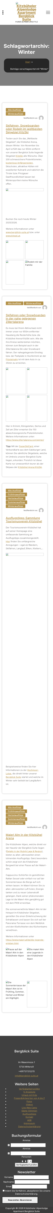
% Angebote (29, 1092)
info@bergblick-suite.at (26, 1075)
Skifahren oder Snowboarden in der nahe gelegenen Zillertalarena (26, 318)
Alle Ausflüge (14, 109)
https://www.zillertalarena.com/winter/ (25, 440)
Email (8, 1186)
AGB (29, 1120)
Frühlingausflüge (16, 494)
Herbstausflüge (15, 498)
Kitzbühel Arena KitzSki (30, 467)
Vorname (8, 1177)
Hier (8, 541)
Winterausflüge (15, 113)
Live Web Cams (29, 1107)
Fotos (29, 1101)
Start (27, 62)
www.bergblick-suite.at (17, 232)
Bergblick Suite (13, 777)
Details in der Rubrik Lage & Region (24, 851)
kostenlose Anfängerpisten (19, 163)
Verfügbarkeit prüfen (29, 1089)
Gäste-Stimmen (29, 1110)
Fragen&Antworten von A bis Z (29, 1098)
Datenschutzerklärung (29, 1126)
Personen (26, 1156)
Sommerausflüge (16, 502)
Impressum (29, 1123)
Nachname (8, 1182)
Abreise (26, 1148)
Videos (29, 1104)
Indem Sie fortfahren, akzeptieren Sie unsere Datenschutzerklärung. (27, 1192)
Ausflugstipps (29, 1114)
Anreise (26, 1140)
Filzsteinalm (12, 359)
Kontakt (29, 1117)
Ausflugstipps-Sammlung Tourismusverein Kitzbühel (24, 519)
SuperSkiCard (26, 446)
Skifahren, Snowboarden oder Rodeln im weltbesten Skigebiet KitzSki (24, 129)
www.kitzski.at (13, 235)
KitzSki (19, 156)
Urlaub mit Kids (29, 1095)
